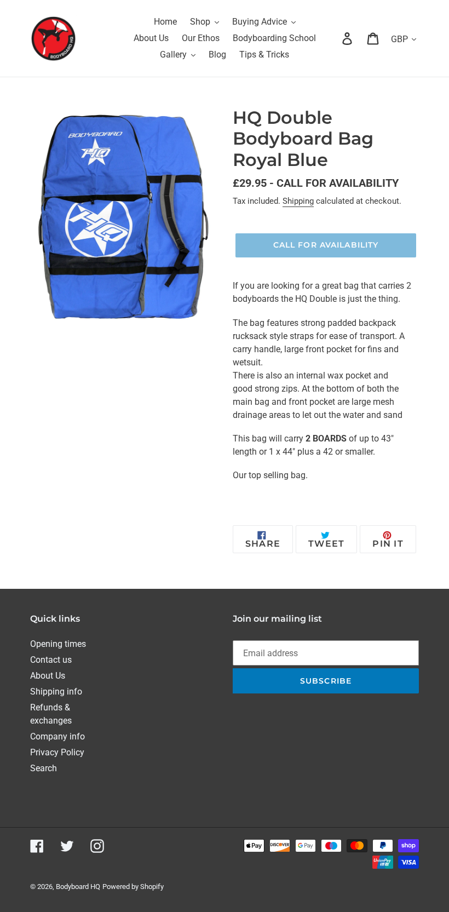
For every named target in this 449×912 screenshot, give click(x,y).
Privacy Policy (57, 752)
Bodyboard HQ (78, 886)
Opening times (58, 644)
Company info (57, 736)
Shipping (298, 201)
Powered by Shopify (133, 886)
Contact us (51, 660)
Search (43, 768)
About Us (47, 675)
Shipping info (56, 691)
